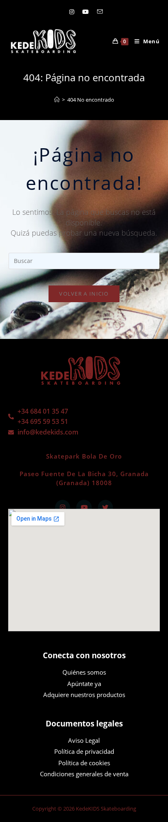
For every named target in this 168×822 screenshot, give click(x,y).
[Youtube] (84, 507)
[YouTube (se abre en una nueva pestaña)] (85, 12)
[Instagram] (63, 507)
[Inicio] (57, 99)
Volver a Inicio (84, 293)
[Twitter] (105, 507)
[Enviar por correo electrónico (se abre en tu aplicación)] (98, 12)
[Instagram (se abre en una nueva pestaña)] (71, 12)
